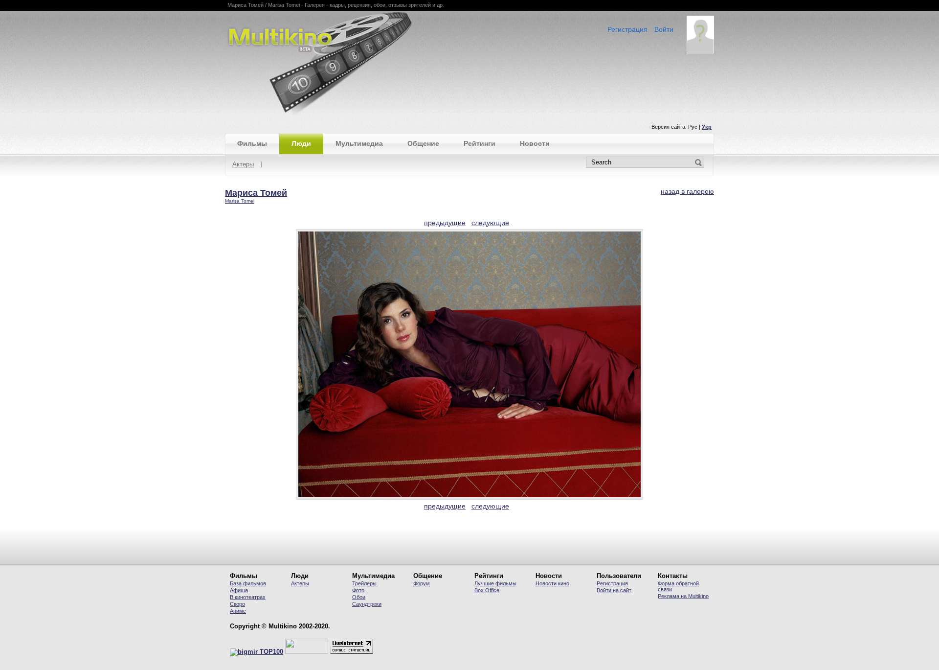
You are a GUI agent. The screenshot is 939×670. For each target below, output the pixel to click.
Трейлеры (364, 583)
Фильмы (252, 143)
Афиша (239, 590)
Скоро (237, 604)
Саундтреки (366, 604)
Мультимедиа (359, 143)
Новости (535, 143)
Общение (423, 143)
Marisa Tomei (239, 201)
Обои (358, 597)
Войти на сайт (614, 590)
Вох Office (486, 590)
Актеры (243, 165)
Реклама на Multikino (683, 596)
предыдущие (445, 223)
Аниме (238, 611)
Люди (301, 143)
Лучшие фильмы (495, 583)
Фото (358, 590)
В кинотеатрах (248, 597)
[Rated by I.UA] (306, 651)
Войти (663, 29)
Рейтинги (479, 143)
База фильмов (248, 583)
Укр (707, 127)
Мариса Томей (256, 193)
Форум (421, 583)
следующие (490, 223)
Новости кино (552, 583)
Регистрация (627, 29)
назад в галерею (687, 191)
